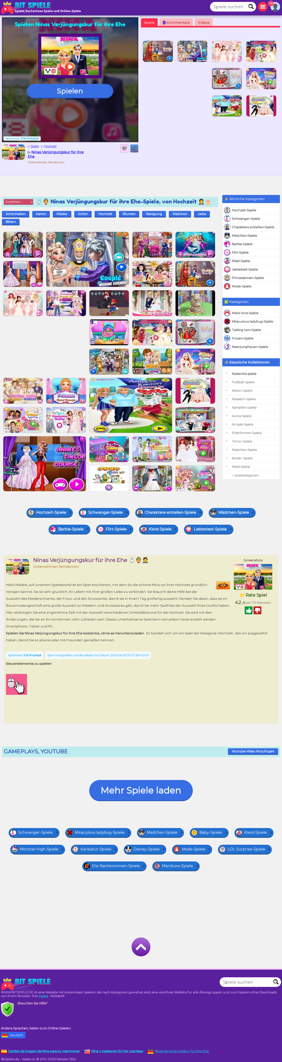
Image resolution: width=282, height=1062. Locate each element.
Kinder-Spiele (242, 458)
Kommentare (177, 23)
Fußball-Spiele (243, 382)
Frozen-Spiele (242, 338)
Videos (203, 23)
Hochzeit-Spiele (244, 210)
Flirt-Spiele (240, 252)
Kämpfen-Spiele (244, 407)
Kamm (41, 214)
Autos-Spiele (241, 416)
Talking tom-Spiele (246, 330)
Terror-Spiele (242, 441)
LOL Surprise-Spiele (246, 849)
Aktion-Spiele (242, 390)
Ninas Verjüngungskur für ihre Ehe (182, 1051)
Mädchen (180, 214)
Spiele (149, 23)
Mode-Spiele (241, 286)
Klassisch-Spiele (244, 399)
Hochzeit (105, 214)
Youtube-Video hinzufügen (253, 751)
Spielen (70, 91)
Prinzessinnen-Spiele (248, 278)
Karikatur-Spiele (95, 849)
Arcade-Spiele (242, 424)
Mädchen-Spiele (244, 235)
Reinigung (154, 214)
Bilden (11, 222)
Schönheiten (16, 214)
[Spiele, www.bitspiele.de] (27, 7)
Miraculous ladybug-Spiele (252, 321)
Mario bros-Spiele (245, 313)
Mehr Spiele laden (141, 790)
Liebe (202, 214)
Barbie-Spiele (242, 244)
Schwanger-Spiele (246, 219)
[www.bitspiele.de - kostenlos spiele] (27, 984)
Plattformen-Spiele (247, 433)
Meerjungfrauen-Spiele (250, 347)
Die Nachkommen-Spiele (116, 866)
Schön (83, 214)
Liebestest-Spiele (245, 269)
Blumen (129, 214)
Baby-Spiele (210, 832)
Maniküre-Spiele (177, 866)
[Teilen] (134, 148)
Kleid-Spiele (241, 261)
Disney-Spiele (146, 849)
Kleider (62, 214)
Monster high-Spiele (39, 849)
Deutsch (16, 1035)
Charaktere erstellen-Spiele (253, 227)
